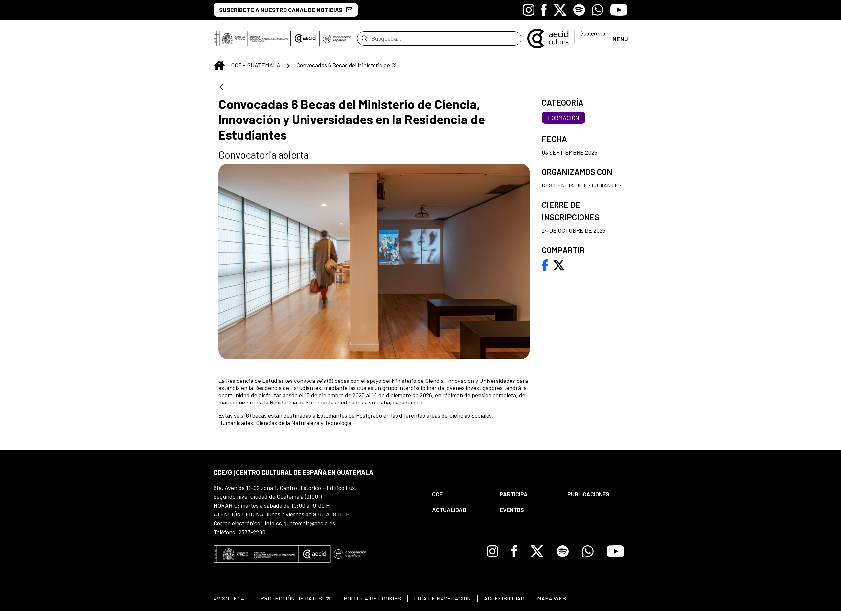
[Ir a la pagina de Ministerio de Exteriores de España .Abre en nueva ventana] (252, 38)
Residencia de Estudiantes (260, 380)
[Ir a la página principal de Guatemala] (566, 37)
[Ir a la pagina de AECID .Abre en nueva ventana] (305, 38)
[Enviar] (364, 38)
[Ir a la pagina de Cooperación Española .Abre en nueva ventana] (337, 38)
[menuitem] (460, 494)
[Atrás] (221, 87)
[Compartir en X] (559, 264)
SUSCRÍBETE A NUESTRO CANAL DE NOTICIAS (280, 9)
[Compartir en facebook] (545, 264)
